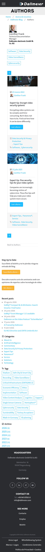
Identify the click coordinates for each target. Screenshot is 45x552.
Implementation (9, 392)
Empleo (22, 519)
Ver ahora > (8, 288)
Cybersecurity (14, 63)
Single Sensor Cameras (12, 402)
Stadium (6, 372)
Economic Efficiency (11, 387)
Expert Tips (18, 144)
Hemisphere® (30, 402)
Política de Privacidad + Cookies (28, 549)
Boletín (22, 524)
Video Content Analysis (12, 397)
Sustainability (8, 412)
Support (38, 397)
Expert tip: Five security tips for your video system (21, 181)
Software (12, 51)
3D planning (26, 417)
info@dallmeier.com (22, 500)
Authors (22, 11)
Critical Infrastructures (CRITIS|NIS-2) (18, 382)
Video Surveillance (16, 57)
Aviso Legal (13, 540)
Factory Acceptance (25, 412)
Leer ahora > (16, 127)
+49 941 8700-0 (24, 497)
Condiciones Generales (32, 545)
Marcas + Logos (12, 545)
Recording (7, 377)
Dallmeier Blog (16, 19)
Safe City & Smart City (22, 372)
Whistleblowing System (31, 540)
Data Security (24, 51)
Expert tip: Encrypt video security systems (21, 104)
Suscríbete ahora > (11, 272)
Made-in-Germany (10, 417)
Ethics (24, 387)
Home (8, 17)
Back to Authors (13, 245)
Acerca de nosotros (23, 17)
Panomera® (27, 215)
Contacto (22, 513)
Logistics (28, 397)
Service (15, 218)
